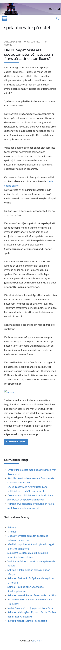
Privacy (11, 527)
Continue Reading (16, 441)
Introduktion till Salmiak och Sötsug (27, 620)
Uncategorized (32, 42)
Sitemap (12, 531)
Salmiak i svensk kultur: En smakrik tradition (31, 595)
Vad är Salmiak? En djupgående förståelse (30, 607)
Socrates (36, 641)
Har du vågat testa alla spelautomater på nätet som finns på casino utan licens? (28, 54)
